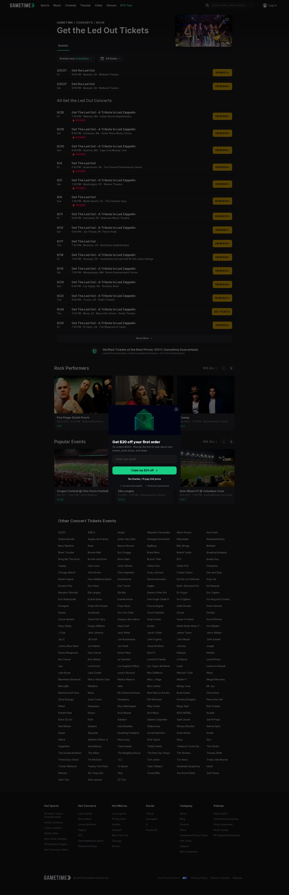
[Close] (176, 409)
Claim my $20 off (142, 470)
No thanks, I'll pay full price (144, 478)
